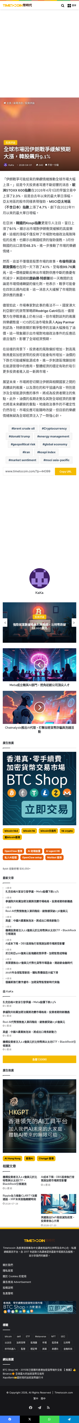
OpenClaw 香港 (13, 851)
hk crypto (67, 830)
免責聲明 (8, 1293)
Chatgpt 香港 (46, 1158)
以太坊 (8, 1342)
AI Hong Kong (12, 1158)
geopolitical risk (24, 444)
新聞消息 (18, 103)
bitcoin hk (29, 830)
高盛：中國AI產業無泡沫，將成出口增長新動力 (30, 1031)
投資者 (55, 1342)
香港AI (29, 1158)
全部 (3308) (39, 1059)
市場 (44, 1342)
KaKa (11, 165)
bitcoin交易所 (48, 830)
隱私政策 (8, 1270)
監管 (23, 1349)
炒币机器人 (10, 1349)
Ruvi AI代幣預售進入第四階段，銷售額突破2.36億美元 (34, 1021)
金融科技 (68, 1349)
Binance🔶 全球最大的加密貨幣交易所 (23, 1373)
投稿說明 (8, 1287)
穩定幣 (33, 1349)
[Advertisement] (39, 50)
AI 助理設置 (34, 851)
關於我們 (8, 1264)
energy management (54, 436)
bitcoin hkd (11, 830)
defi (19, 1336)
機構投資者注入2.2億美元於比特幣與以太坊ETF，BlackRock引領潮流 (20, 1180)
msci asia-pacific (57, 460)
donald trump (20, 436)
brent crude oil (24, 428)
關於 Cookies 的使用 (14, 1276)
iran (27, 452)
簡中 (43, 1398)
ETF (28, 1336)
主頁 (8, 103)
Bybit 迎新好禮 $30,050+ (17, 868)
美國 (44, 1349)
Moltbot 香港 (54, 857)
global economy (55, 444)
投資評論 (30, 103)
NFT (53, 1336)
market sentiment (23, 460)
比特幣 (67, 1342)
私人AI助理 (11, 857)
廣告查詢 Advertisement (17, 1281)
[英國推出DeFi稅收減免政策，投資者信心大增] (58, 1204)
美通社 (55, 1349)
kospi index (47, 452)
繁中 (35, 1398)
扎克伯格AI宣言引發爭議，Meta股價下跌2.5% (29, 1002)
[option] (39, 622)
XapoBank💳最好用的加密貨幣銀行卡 (23, 1377)
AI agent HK (53, 851)
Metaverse (40, 1336)
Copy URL (66, 471)
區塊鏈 (33, 1342)
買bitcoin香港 (12, 837)
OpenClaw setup (32, 857)
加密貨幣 (21, 1342)
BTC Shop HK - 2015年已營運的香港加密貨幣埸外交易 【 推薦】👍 (39, 1369)
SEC (63, 1336)
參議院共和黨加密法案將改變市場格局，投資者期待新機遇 (36, 1012)
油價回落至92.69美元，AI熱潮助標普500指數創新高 (39, 626)
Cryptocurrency (55, 428)
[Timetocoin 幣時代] (17, 5)
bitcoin (8, 1336)
